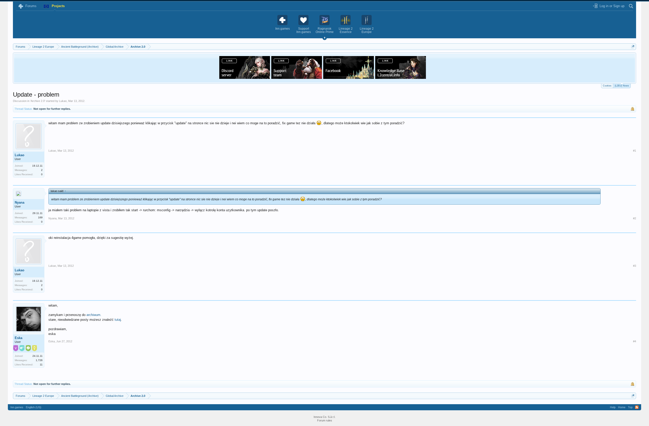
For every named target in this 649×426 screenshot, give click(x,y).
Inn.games (16, 407)
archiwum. (93, 315)
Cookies (607, 85)
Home (621, 407)
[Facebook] (348, 77)
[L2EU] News (622, 85)
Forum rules (324, 420)
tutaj (118, 320)
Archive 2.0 (38, 100)
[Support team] (296, 77)
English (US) (33, 407)
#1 (634, 150)
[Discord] (244, 77)
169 (40, 217)
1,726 (39, 360)
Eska (18, 338)
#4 (634, 341)
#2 (634, 218)
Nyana (19, 202)
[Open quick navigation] (633, 46)
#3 (634, 265)
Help (613, 407)
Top (630, 407)
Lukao (63, 100)
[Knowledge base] (400, 77)
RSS (637, 407)
